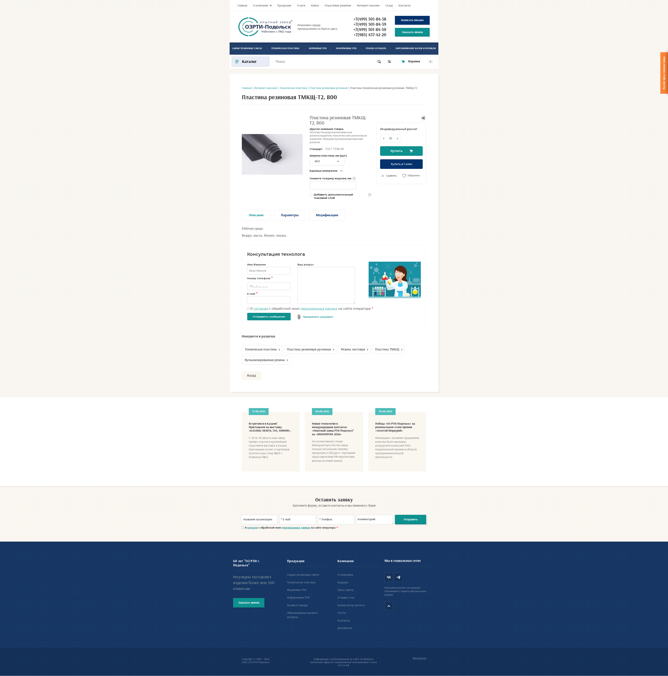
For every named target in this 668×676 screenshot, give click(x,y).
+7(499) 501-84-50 (369, 30)
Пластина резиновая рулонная (309, 349)
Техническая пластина (261, 349)
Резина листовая (353, 349)
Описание (256, 215)
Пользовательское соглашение (402, 587)
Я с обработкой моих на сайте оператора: (311, 309)
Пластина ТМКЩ (387, 349)
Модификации (327, 215)
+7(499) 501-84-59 (369, 24)
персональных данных (318, 309)
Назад (251, 375)
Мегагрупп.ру (419, 658)
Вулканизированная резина (265, 360)
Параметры (290, 215)
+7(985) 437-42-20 (370, 35)
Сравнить (391, 175)
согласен (260, 309)
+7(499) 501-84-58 (369, 19)
